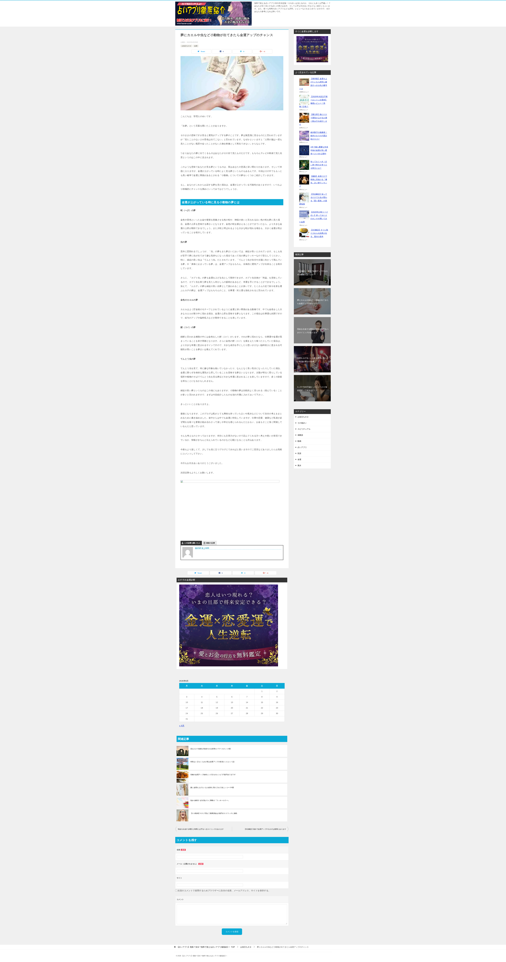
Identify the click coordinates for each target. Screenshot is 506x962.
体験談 (300, 435)
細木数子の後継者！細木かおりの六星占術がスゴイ (318, 135)
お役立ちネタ (186, 46)
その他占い (302, 423)
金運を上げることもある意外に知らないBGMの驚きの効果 (313, 359)
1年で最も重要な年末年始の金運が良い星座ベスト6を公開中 (319, 150)
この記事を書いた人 (192, 543)
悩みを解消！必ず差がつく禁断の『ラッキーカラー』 (210, 800)
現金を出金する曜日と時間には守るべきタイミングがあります (201, 829)
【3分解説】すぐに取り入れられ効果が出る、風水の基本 (319, 233)
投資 (299, 453)
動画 (299, 441)
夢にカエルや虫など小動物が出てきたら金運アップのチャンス (313, 301)
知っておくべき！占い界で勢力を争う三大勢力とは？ (318, 165)
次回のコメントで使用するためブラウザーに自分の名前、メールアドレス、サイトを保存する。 (223, 890)
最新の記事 (210, 543)
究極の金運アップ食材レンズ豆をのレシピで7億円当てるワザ (212, 775)
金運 (195, 46)
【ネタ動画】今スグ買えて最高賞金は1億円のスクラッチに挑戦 (213, 813)
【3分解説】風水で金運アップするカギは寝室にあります (265, 829)
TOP (206, 947)
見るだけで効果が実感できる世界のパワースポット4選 (210, 749)
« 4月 (181, 726)
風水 (299, 465)
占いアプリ (302, 447)
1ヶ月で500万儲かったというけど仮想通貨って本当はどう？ (312, 388)
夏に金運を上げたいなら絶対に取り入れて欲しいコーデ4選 (212, 787)
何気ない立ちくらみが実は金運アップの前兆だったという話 (212, 762)
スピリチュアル (304, 429)
